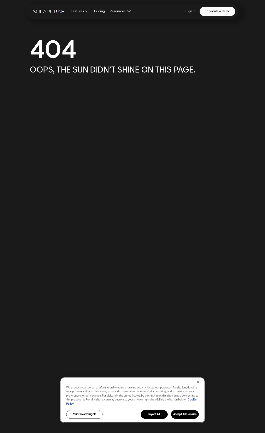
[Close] (198, 382)
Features (77, 11)
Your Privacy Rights (84, 414)
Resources (117, 11)
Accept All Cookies (184, 414)
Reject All (154, 414)
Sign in (190, 11)
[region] (132, 400)
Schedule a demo (217, 11)
